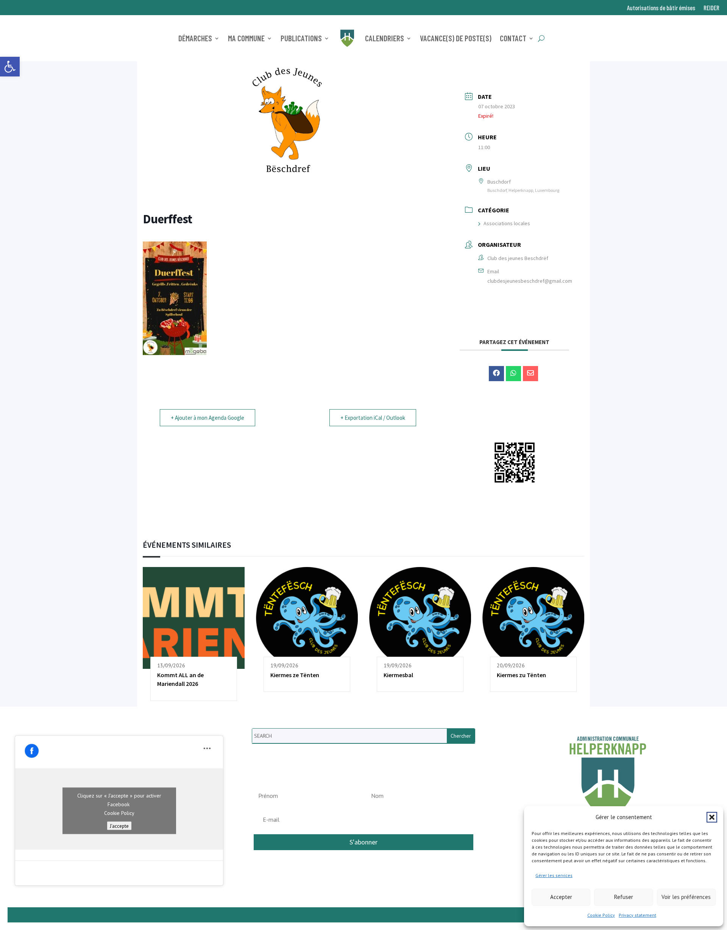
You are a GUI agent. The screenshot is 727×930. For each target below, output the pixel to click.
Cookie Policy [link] (601, 915)
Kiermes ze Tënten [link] (294, 675)
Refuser (623, 896)
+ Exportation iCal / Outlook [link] (372, 417)
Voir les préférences (686, 896)
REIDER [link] (711, 8)
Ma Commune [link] (246, 38)
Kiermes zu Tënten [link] (521, 675)
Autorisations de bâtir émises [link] (661, 8)
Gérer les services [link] (554, 875)
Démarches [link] (195, 38)
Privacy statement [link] (637, 915)
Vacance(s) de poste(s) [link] (455, 38)
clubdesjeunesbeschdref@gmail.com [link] (529, 280)
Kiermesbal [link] (398, 675)
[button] (712, 817)
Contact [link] (513, 38)
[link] (10, 66)
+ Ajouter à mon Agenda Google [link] (207, 417)
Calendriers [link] (384, 38)
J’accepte (119, 825)
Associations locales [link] (507, 223)
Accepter (561, 896)
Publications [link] (301, 38)
